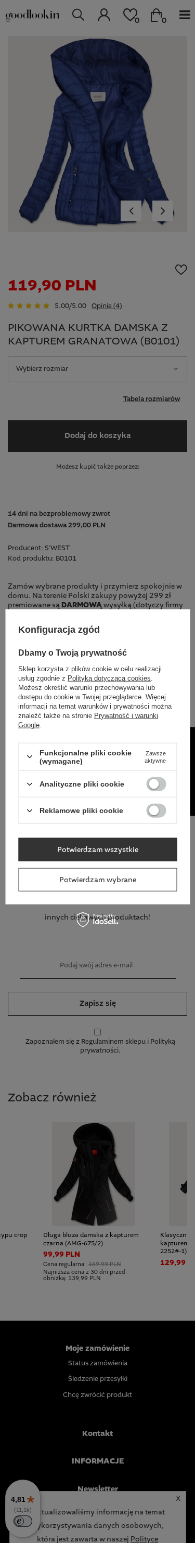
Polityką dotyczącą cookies (109, 678)
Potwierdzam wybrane (97, 879)
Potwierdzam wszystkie (97, 849)
